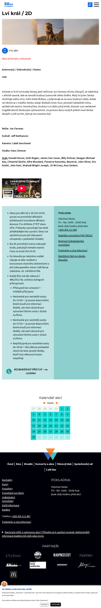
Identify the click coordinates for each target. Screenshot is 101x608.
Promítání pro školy (13, 493)
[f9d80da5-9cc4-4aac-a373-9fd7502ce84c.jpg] (50, 32)
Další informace (10, 505)
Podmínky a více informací (72, 250)
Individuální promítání (8, 499)
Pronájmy (7, 489)
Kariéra (6, 510)
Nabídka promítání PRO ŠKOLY (75, 235)
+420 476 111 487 (67, 230)
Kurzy (5, 484)
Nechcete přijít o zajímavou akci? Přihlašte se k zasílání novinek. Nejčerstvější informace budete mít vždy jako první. (45, 534)
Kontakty (7, 480)
